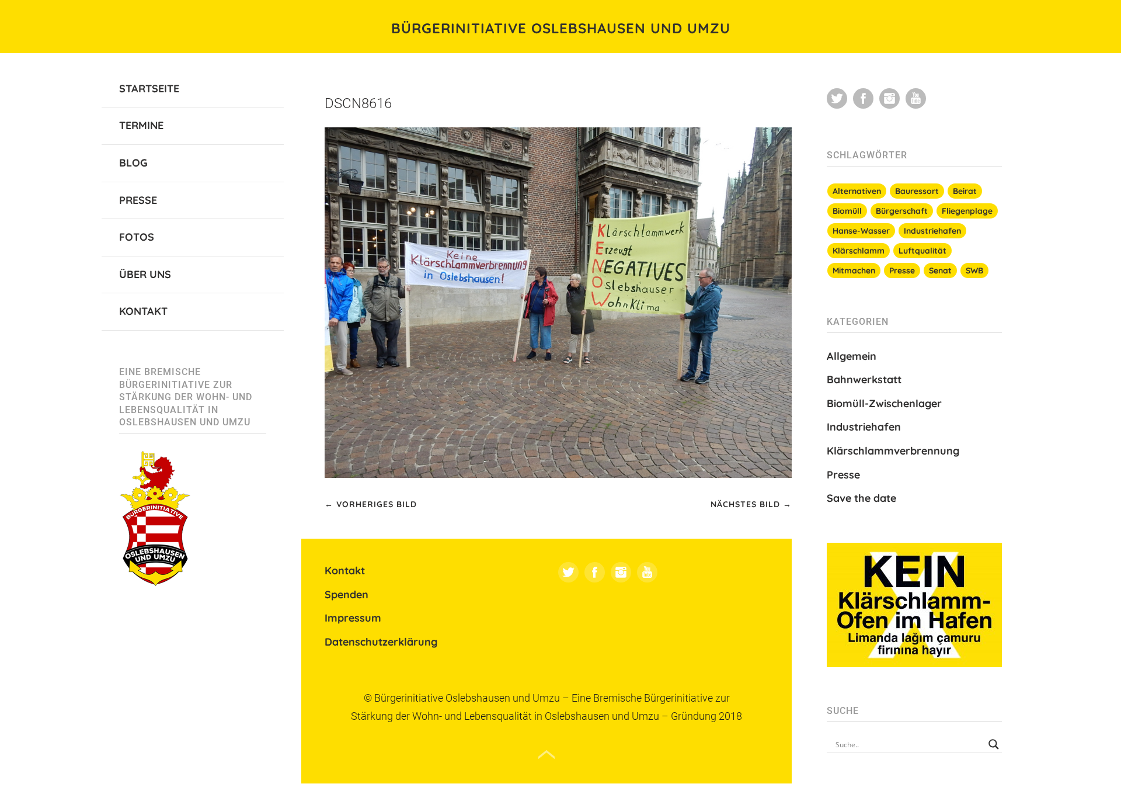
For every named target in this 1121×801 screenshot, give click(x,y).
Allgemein (851, 356)
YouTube (647, 572)
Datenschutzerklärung (381, 642)
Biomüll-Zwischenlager (884, 403)
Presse (138, 200)
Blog (133, 162)
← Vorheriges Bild (371, 504)
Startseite (149, 88)
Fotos (136, 237)
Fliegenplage (967, 211)
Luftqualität (922, 250)
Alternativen (857, 191)
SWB (974, 270)
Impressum (353, 618)
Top (546, 755)
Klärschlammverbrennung (893, 450)
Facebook (594, 572)
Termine (141, 125)
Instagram (621, 572)
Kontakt (143, 311)
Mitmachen (854, 270)
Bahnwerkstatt (864, 379)
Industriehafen (932, 231)
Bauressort (917, 191)
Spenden (346, 594)
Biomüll (847, 211)
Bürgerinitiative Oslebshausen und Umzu (560, 28)
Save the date (861, 498)
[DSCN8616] (558, 474)
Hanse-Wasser (861, 231)
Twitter (568, 572)
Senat (940, 270)
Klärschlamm (859, 250)
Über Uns (145, 274)
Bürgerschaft (902, 211)
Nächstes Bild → (751, 504)
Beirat (965, 191)
